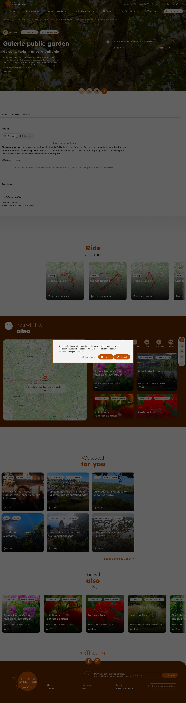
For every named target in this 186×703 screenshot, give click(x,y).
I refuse (107, 357)
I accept (123, 357)
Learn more (90, 357)
